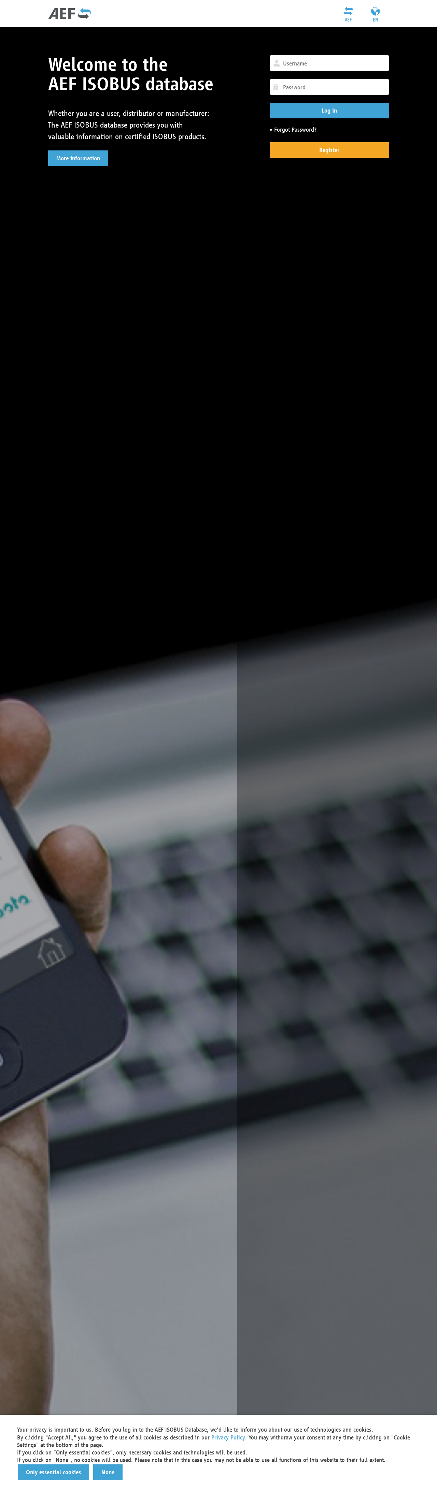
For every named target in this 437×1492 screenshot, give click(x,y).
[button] (78, 158)
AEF (348, 20)
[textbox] (329, 63)
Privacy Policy (228, 1437)
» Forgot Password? (293, 129)
